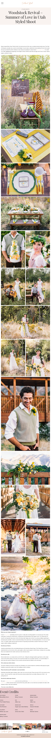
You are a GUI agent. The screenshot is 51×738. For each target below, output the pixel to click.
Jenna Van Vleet (19, 711)
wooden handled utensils (41, 681)
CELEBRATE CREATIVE (25, 736)
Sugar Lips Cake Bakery (21, 706)
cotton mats (3, 682)
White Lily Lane (4, 711)
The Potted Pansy (5, 702)
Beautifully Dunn (4, 697)
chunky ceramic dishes (10, 681)
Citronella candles (32, 681)
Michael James (34, 711)
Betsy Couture (19, 697)
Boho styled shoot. (40, 49)
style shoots (7, 634)
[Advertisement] (25, 36)
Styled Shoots (25, 9)
